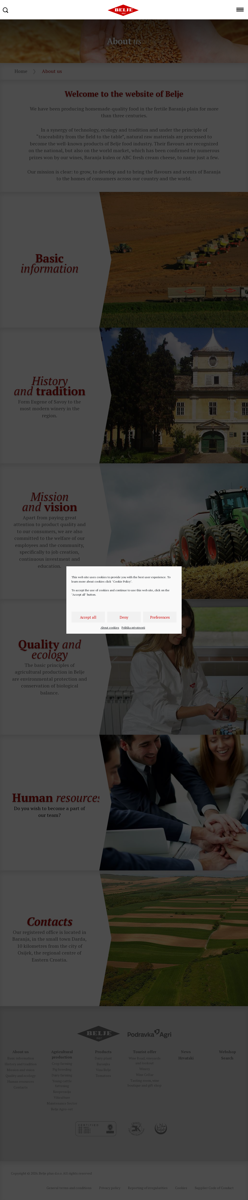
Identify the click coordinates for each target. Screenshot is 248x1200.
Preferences (160, 617)
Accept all (88, 617)
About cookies (110, 627)
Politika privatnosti (133, 627)
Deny (124, 617)
